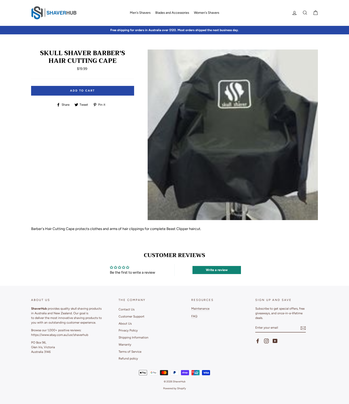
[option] (174, 30)
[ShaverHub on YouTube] (275, 341)
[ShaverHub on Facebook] (257, 341)
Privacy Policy (128, 330)
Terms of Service (130, 351)
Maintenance (200, 308)
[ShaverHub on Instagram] (266, 341)
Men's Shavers (140, 13)
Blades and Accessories (172, 13)
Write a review (217, 270)
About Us (125, 323)
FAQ (194, 316)
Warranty (125, 344)
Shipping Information (133, 337)
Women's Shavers (206, 13)
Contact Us (127, 309)
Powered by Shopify (174, 388)
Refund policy (128, 358)
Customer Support (131, 316)
